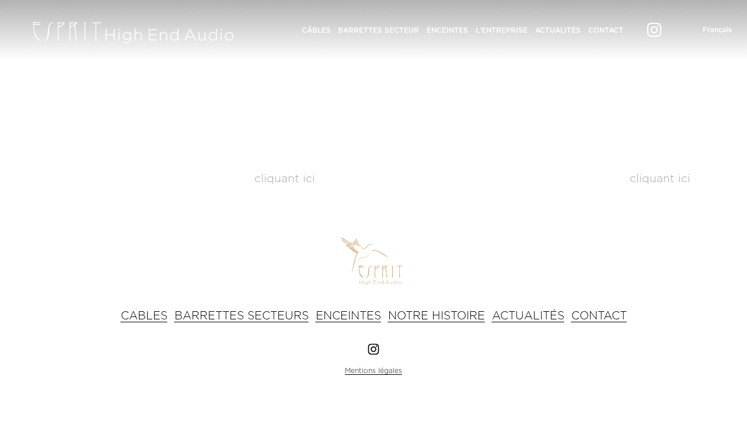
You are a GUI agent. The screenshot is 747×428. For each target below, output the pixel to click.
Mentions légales (373, 370)
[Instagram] (654, 30)
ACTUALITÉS (558, 30)
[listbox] (708, 30)
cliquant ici (284, 179)
